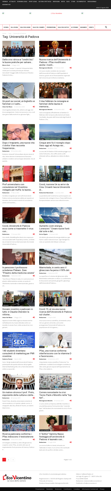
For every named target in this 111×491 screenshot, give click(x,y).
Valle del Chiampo (38, 27)
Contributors (68, 489)
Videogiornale (91, 1)
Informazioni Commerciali (90, 489)
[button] (106, 27)
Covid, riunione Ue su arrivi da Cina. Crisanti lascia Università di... (54, 187)
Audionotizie (6, 4)
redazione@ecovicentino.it (92, 481)
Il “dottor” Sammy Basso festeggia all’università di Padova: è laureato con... (51, 437)
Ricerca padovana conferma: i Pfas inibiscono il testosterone (17, 435)
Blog (68, 1)
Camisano (5, 305)
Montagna (56, 1)
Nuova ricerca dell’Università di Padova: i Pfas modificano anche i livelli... (55, 62)
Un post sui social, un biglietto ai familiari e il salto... (18, 102)
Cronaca (5, 1)
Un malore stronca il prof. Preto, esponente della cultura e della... (18, 393)
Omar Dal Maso (7, 107)
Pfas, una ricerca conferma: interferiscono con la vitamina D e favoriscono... (55, 353)
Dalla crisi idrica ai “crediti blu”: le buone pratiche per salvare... (18, 61)
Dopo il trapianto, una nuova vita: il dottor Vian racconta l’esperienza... (18, 145)
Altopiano (74, 27)
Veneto (91, 27)
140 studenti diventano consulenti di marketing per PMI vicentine (18, 353)
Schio (4, 56)
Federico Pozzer (7, 359)
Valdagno (5, 388)
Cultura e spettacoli (44, 1)
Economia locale (22, 1)
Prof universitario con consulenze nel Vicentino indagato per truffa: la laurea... (17, 187)
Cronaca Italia (43, 180)
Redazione (5, 151)
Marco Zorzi (6, 65)
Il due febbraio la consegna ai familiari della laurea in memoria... (54, 104)
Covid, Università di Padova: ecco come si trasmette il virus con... (17, 229)
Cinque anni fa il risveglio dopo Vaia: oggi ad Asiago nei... (54, 144)
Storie (73, 1)
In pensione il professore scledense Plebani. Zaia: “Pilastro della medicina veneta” (18, 270)
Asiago (42, 139)
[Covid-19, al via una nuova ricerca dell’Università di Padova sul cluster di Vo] (55, 298)
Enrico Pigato (43, 234)
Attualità (12, 1)
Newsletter (49, 489)
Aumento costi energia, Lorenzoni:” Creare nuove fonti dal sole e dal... (54, 229)
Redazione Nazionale (46, 193)
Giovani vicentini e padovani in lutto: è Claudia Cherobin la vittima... (17, 312)
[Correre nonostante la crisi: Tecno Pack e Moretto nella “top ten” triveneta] (55, 382)
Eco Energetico (81, 1)
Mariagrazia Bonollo (45, 68)
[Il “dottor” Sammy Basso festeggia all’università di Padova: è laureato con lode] (55, 423)
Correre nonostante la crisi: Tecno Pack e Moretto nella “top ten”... (55, 395)
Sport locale (33, 1)
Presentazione (40, 489)
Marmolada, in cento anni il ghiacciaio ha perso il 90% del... (55, 269)
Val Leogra (14, 27)
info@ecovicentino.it (89, 483)
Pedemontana (51, 27)
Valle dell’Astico (63, 27)
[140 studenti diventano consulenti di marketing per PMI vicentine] (18, 340)
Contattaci (77, 489)
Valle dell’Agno (25, 27)
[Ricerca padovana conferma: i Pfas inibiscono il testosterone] (18, 423)
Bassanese (83, 27)
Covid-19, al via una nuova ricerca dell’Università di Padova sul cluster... (55, 312)
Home (4, 33)
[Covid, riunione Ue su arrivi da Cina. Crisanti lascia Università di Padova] (55, 174)
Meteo (63, 1)
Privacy (102, 489)
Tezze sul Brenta (44, 430)
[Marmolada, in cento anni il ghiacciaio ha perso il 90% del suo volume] (55, 257)
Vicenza (6, 27)
